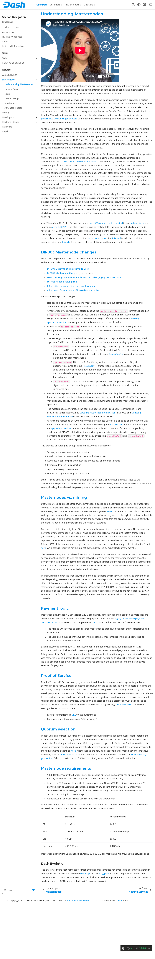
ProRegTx (136, 318)
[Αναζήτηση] (133, 4)
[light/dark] (139, 4)
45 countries (137, 223)
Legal (5, 131)
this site (66, 241)
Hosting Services (13, 89)
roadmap (85, 873)
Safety (5, 41)
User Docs (42, 4)
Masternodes (9, 79)
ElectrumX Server (10, 122)
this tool (116, 238)
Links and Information (13, 46)
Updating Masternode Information (97, 412)
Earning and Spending (13, 62)
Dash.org (88, 4)
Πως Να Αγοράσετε (12, 36)
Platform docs (72, 4)
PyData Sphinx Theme (79, 900)
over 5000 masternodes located (106, 223)
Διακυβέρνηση (9, 74)
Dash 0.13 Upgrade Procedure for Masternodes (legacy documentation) (84, 277)
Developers (8, 117)
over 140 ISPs (59, 226)
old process (116, 424)
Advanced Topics (13, 107)
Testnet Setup (12, 98)
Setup (7, 93)
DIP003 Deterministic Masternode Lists (68, 268)
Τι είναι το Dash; (10, 27)
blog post (104, 873)
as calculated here (97, 238)
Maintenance (11, 103)
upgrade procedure (61, 428)
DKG (73, 714)
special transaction (56, 322)
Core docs (55, 4)
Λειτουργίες (8, 32)
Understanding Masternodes (19, 84)
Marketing (7, 126)
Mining (5, 112)
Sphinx (119, 900)
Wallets (5, 58)
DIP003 (96, 622)
